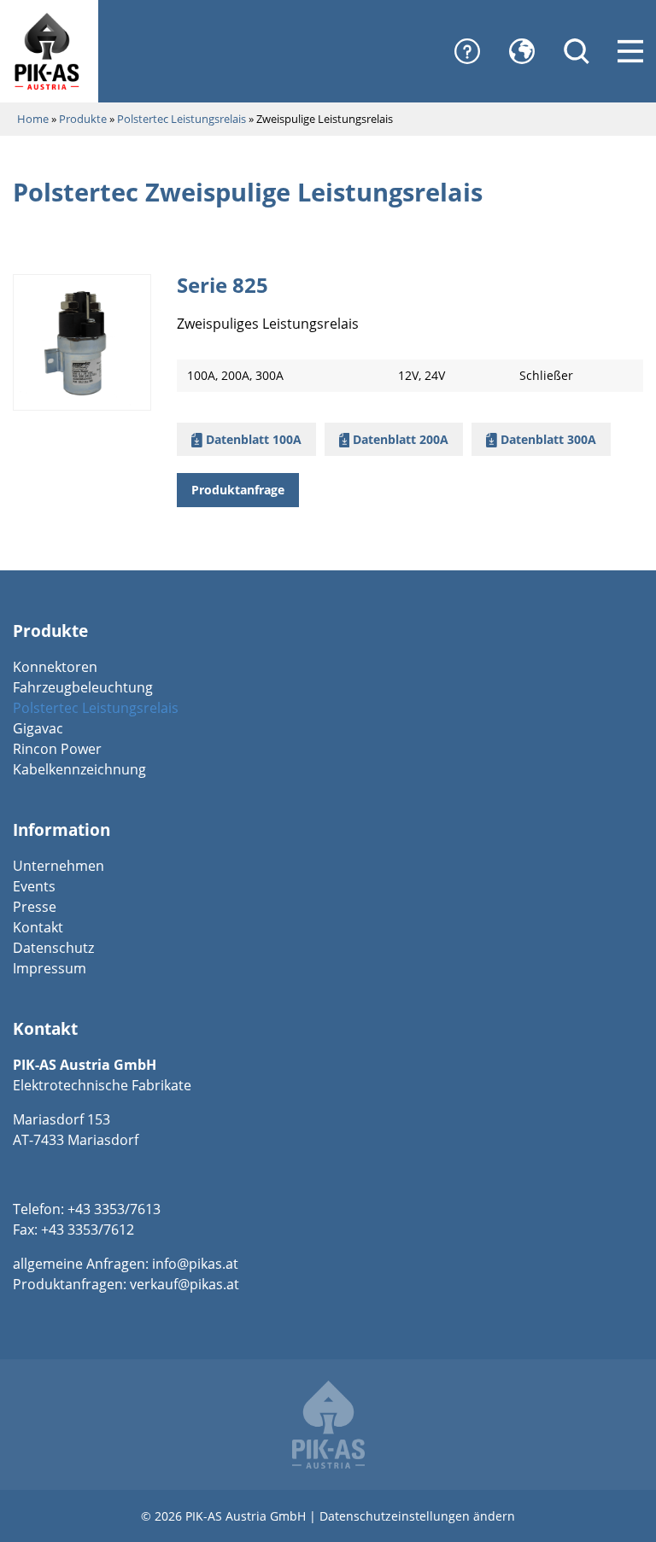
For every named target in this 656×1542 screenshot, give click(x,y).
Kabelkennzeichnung (79, 769)
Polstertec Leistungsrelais (96, 707)
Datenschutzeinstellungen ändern (417, 1516)
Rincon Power (57, 748)
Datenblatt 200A (398, 439)
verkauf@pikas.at (184, 1284)
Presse (34, 906)
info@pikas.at (195, 1263)
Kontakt (38, 927)
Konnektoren (55, 666)
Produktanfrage (237, 490)
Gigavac (38, 728)
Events (34, 886)
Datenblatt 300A (546, 439)
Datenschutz (53, 947)
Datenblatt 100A (252, 439)
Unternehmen (58, 865)
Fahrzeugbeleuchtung (83, 687)
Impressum (49, 968)
